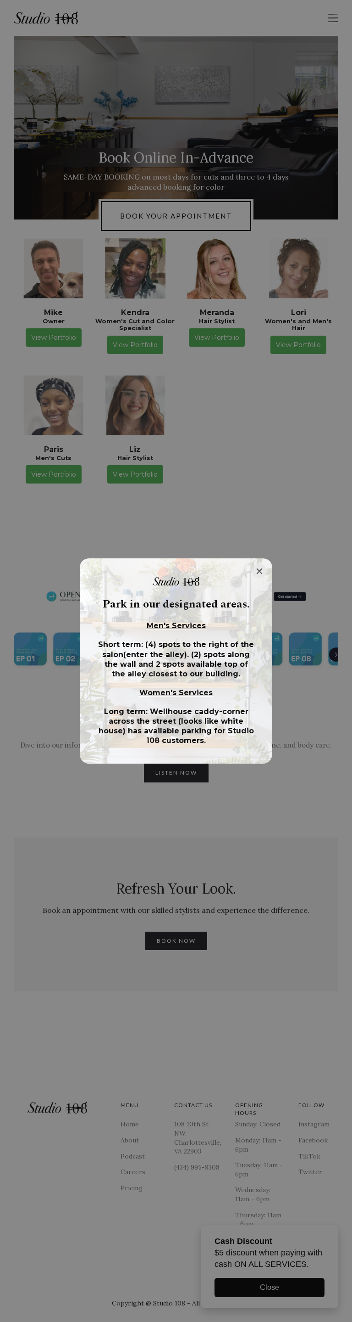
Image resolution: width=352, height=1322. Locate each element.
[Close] (259, 571)
